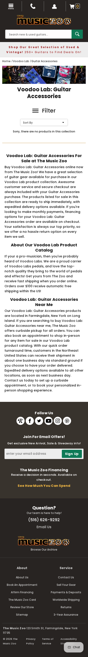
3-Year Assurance (66, 615)
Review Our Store (22, 607)
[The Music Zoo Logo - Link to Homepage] (44, 20)
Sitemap (22, 615)
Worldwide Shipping (66, 600)
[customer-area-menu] (55, 6)
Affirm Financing (22, 592)
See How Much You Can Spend (44, 485)
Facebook (30, 421)
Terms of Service (47, 641)
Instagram (58, 421)
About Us (22, 577)
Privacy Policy (30, 641)
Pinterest (67, 421)
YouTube (48, 421)
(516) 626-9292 (44, 520)
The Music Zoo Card (22, 600)
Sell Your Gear (66, 585)
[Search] (77, 34)
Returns (66, 607)
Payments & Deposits (66, 592)
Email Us (44, 527)
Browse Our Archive (44, 549)
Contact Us (66, 577)
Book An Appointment (22, 585)
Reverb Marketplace (20, 421)
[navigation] (11, 6)
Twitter (39, 421)
